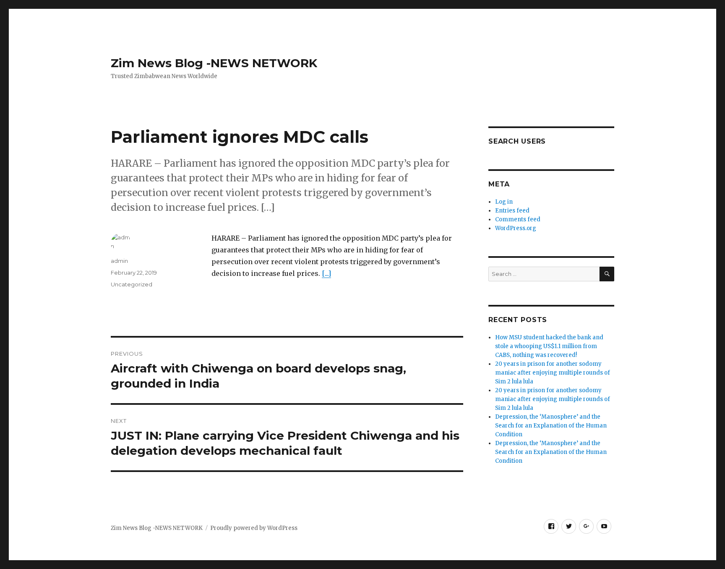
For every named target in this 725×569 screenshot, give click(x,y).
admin (119, 260)
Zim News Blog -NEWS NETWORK (214, 63)
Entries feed (512, 210)
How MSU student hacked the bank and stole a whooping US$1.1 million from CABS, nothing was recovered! (549, 346)
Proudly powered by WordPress (253, 528)
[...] (326, 273)
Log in (504, 201)
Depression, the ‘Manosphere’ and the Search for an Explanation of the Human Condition (551, 425)
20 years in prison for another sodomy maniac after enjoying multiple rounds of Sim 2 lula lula (552, 372)
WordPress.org (515, 228)
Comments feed (517, 219)
